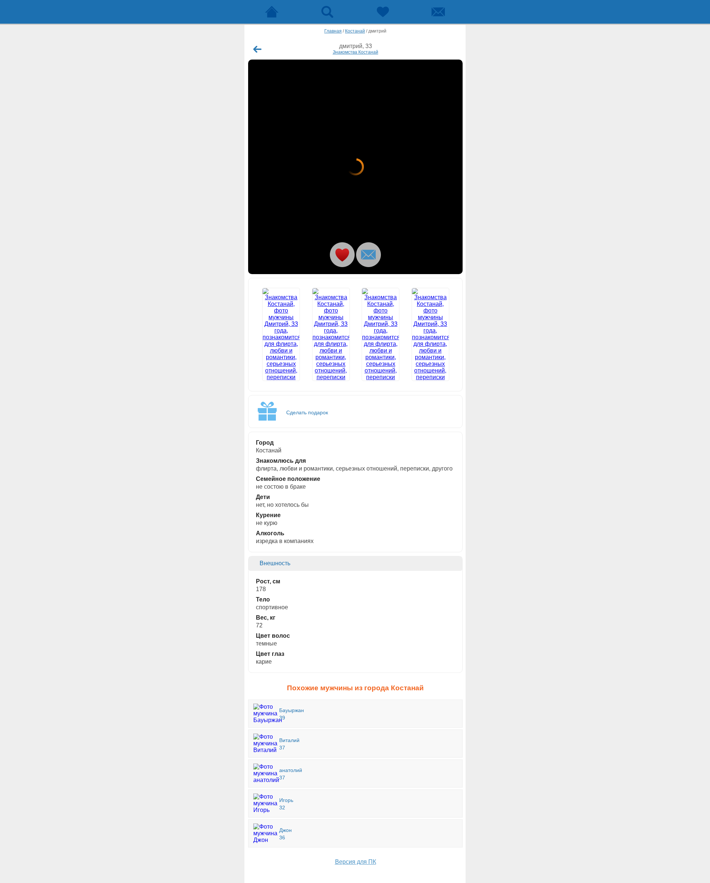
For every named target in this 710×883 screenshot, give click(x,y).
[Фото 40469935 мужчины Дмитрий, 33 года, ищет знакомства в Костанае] (430, 334)
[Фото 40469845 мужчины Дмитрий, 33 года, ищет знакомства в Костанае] (355, 167)
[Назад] (257, 49)
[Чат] (438, 12)
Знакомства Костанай (355, 52)
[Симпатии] (382, 12)
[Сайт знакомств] (272, 12)
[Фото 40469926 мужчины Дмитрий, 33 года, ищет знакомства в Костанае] (380, 334)
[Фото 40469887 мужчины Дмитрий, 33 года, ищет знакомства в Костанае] (331, 334)
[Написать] (368, 254)
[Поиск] (327, 12)
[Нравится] (342, 254)
